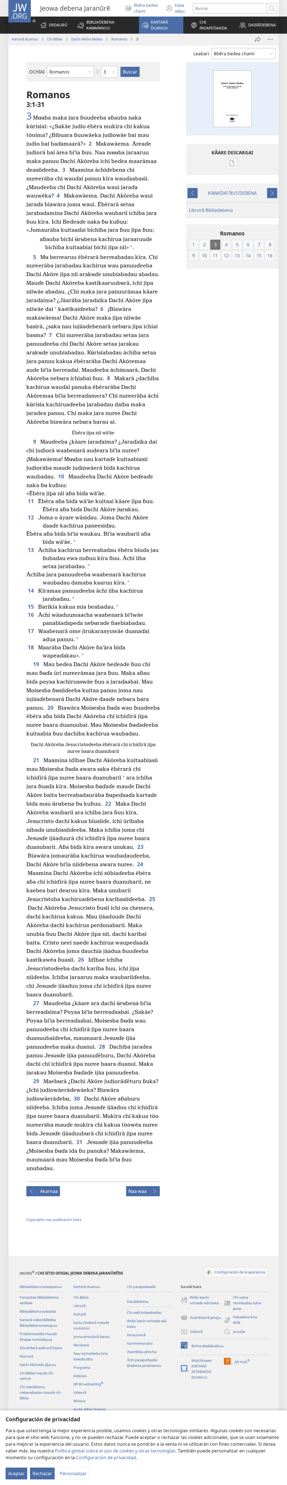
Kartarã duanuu (25, 39)
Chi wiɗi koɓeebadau (144, 1312)
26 (81, 959)
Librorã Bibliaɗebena (211, 210)
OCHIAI (37, 72)
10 (62, 476)
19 (37, 664)
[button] (105, 25)
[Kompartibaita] (258, 39)
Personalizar (73, 1473)
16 (31, 614)
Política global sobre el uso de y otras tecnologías (115, 1451)
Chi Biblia (54, 39)
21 (37, 760)
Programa (81, 1367)
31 (80, 1142)
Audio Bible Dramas (89, 1409)
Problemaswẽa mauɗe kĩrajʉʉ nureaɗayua (38, 1336)
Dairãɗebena (137, 1301)
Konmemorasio (140, 1343)
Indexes (80, 1375)
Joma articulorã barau (91, 1336)
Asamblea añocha (141, 1351)
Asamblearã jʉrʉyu (201, 1318)
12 (31, 517)
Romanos (119, 39)
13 (31, 550)
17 (31, 631)
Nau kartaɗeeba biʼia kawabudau (90, 1356)
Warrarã (26, 1356)
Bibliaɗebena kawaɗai (38, 1311)
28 (103, 1046)
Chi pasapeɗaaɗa (141, 1286)
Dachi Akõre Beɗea (86, 39)
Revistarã (81, 1345)
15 (31, 606)
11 (31, 501)
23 (141, 846)
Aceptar (16, 1473)
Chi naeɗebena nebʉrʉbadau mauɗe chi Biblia (40, 1392)
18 (31, 647)
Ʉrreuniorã (136, 1334)
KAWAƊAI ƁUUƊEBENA (232, 193)
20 (51, 707)
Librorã (79, 1305)
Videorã (79, 1392)
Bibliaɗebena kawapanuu (41, 1286)
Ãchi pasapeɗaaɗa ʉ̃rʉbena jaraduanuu (144, 1362)
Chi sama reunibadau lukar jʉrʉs (242, 1303)
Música (79, 1400)
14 (31, 590)
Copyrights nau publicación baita (53, 1219)
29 (37, 1081)
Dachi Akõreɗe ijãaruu (38, 1364)
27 (37, 1003)
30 (77, 1098)
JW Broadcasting (88, 1384)
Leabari (201, 54)
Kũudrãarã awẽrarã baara (41, 1347)
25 (153, 899)
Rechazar (42, 1473)
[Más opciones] (270, 39)
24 (141, 864)
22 (109, 803)
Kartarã (79, 1314)
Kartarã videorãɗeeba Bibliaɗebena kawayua (38, 1322)
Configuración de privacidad (106, 1457)
